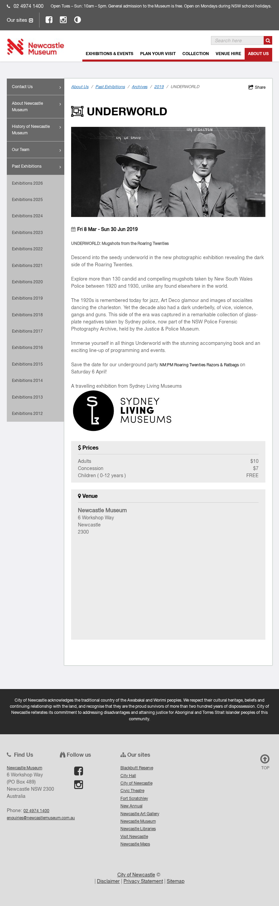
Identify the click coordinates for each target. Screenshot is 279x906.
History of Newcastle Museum (31, 129)
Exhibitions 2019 (27, 298)
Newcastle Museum (138, 821)
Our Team (20, 149)
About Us (258, 53)
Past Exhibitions (27, 166)
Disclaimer (108, 881)
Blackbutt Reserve (136, 767)
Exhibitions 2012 (27, 413)
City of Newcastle (136, 783)
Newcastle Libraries (138, 828)
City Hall (128, 775)
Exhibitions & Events (109, 53)
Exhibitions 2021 (27, 265)
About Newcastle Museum (27, 106)
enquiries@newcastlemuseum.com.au (41, 817)
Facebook (49, 20)
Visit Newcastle (134, 836)
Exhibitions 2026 (27, 183)
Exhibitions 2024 (27, 215)
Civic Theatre (132, 790)
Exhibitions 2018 (27, 314)
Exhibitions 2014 (27, 380)
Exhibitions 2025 (27, 199)
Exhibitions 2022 (27, 248)
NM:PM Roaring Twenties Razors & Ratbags (200, 364)
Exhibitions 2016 (27, 347)
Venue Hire (228, 53)
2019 (159, 86)
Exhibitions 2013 (27, 397)
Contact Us (22, 86)
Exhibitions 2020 (27, 281)
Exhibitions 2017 (27, 331)
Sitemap (175, 881)
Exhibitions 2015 (27, 364)
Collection (195, 53)
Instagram (63, 20)
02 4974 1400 (29, 6)
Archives (139, 86)
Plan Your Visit (158, 53)
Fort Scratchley (134, 798)
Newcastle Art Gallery (139, 813)
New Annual (131, 805)
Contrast (78, 20)
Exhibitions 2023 (27, 232)
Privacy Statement (143, 881)
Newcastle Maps (135, 843)
